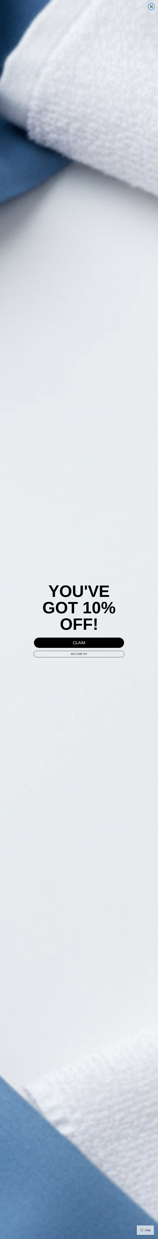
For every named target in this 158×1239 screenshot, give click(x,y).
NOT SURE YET (79, 654)
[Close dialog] (151, 6)
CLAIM (79, 642)
